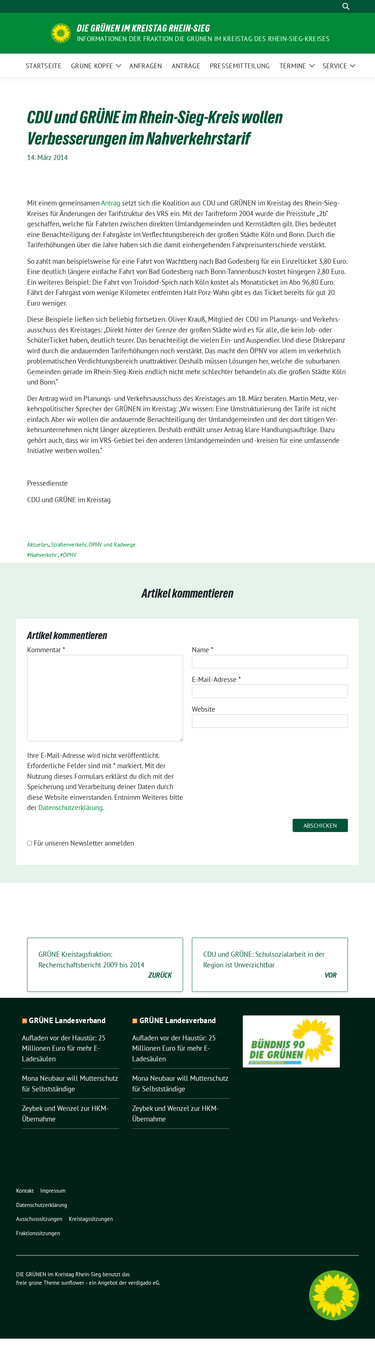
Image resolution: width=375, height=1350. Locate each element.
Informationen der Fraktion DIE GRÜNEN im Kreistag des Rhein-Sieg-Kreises (203, 38)
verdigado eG (143, 1282)
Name (203, 649)
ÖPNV (70, 554)
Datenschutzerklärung (70, 807)
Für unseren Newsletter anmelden (84, 843)
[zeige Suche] (346, 6)
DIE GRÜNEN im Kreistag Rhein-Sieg (143, 28)
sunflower (72, 1282)
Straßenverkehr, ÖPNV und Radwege (93, 544)
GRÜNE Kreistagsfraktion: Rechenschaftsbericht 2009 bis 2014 (105, 964)
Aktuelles (38, 544)
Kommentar (46, 649)
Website (203, 709)
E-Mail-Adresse (216, 679)
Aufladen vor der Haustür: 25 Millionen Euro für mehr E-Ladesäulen (63, 1048)
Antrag (110, 202)
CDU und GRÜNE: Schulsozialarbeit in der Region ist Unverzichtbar (270, 964)
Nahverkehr (43, 554)
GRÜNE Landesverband (67, 1020)
